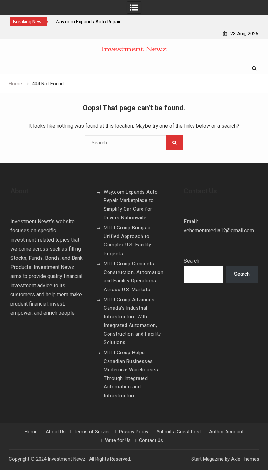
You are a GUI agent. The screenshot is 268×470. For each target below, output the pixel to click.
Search (191, 261)
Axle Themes (245, 459)
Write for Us (118, 440)
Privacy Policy (133, 431)
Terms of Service (92, 431)
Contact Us (151, 440)
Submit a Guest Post (179, 431)
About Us (56, 431)
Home (31, 431)
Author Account (226, 431)
